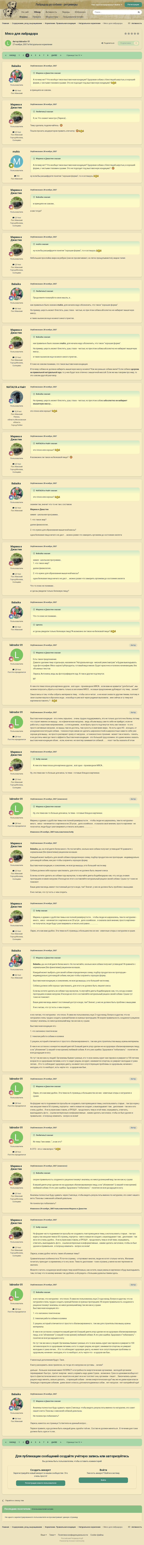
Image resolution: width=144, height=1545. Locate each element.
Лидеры (66, 12)
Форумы (23, 17)
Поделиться (108, 43)
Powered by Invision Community (72, 1541)
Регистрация (133, 5)
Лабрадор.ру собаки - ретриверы (56, 4)
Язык (43, 1535)
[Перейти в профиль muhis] (16, 161)
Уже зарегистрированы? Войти (106, 5)
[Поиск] (139, 12)
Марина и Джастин (16, 106)
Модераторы (52, 17)
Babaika (16, 65)
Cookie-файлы (97, 1535)
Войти (103, 1480)
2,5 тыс (17, 132)
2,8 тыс (17, 669)
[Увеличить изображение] (113, 83)
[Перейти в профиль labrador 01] (8, 43)
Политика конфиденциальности (73, 1535)
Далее (54, 55)
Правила (37, 17)
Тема (51, 1535)
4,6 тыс (17, 90)
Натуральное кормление (40, 44)
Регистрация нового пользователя (40, 1483)
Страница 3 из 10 (74, 55)
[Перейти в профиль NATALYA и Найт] (16, 397)
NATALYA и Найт (16, 387)
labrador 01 (24, 41)
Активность (51, 12)
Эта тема (128, 12)
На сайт (25, 12)
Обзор (37, 12)
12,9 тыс (18, 411)
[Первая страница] (6, 55)
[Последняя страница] (61, 55)
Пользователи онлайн (73, 17)
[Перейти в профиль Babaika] (16, 76)
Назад (12, 55)
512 (17, 176)
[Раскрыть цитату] (34, 73)
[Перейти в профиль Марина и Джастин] (16, 117)
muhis (16, 151)
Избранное (80, 12)
